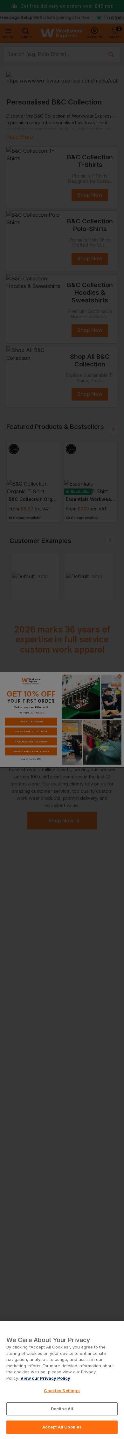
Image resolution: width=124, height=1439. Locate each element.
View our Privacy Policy (45, 1378)
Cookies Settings (62, 1390)
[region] (62, 1380)
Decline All (62, 1408)
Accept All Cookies (62, 1426)
